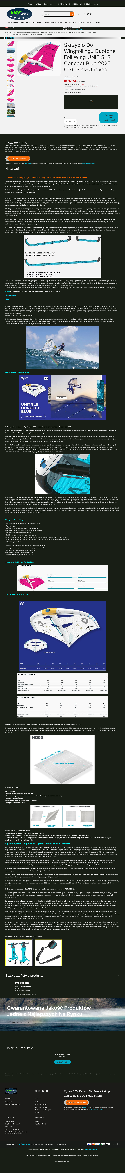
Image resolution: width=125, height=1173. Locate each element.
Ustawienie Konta (41, 1107)
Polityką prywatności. (97, 1109)
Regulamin (28, 163)
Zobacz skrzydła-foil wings (21, 1022)
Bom (7, 299)
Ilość (65, 117)
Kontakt (37, 1102)
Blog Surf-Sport (40, 1124)
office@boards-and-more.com (25, 994)
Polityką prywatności (88, 163)
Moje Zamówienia (41, 1104)
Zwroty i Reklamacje (12, 1129)
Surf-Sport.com (24, 1144)
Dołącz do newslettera (18, 158)
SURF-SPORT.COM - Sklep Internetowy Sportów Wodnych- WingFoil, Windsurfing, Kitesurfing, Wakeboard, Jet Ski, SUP (36, 32)
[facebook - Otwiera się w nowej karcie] (43, 1091)
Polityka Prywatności (12, 1104)
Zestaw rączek (11, 295)
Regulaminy (9, 1102)
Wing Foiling (81, 32)
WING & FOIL (72, 32)
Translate (78, 29)
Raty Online (9, 1126)
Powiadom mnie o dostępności (109, 117)
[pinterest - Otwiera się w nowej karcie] (36, 1091)
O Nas (37, 1121)
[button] (72, 14)
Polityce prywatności (91, 1149)
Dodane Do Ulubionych (43, 1110)
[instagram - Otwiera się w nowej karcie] (39, 1091)
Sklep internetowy (62, 1161)
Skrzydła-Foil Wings (91, 32)
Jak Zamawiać (10, 1121)
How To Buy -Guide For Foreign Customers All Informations (16, 1133)
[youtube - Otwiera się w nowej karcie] (47, 1091)
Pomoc (37, 1112)
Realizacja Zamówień (12, 1124)
